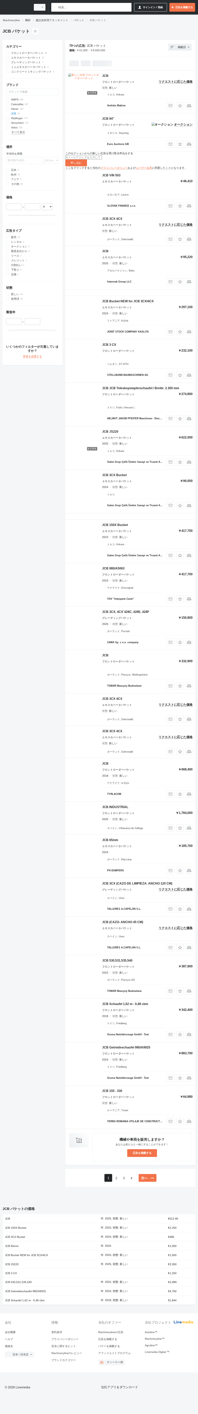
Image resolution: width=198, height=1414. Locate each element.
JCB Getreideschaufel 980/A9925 (126, 1047)
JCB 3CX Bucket (114, 475)
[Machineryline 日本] (16, 7)
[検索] (55, 7)
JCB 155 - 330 (112, 1091)
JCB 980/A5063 (113, 568)
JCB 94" (108, 118)
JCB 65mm (110, 840)
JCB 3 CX (109, 344)
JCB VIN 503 (111, 175)
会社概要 (10, 1332)
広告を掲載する (142, 1152)
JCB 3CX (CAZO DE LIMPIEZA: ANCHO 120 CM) (137, 883)
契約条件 (56, 1332)
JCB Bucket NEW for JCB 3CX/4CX (128, 301)
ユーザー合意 (144, 167)
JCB (105, 75)
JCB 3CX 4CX (112, 218)
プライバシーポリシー (114, 167)
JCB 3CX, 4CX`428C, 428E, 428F (125, 611)
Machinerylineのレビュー (66, 1353)
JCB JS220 (110, 431)
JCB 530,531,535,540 (117, 960)
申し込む (76, 162)
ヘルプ (9, 1339)
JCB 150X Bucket (115, 525)
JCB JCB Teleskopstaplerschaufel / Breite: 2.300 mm (140, 388)
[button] (179, 105)
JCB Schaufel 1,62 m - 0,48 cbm (125, 1004)
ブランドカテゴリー (63, 1360)
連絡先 (9, 1346)
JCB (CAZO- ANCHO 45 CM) (122, 922)
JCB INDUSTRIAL (115, 807)
